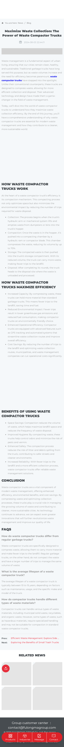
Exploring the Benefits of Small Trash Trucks (35, 642)
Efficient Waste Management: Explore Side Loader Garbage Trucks (35, 638)
